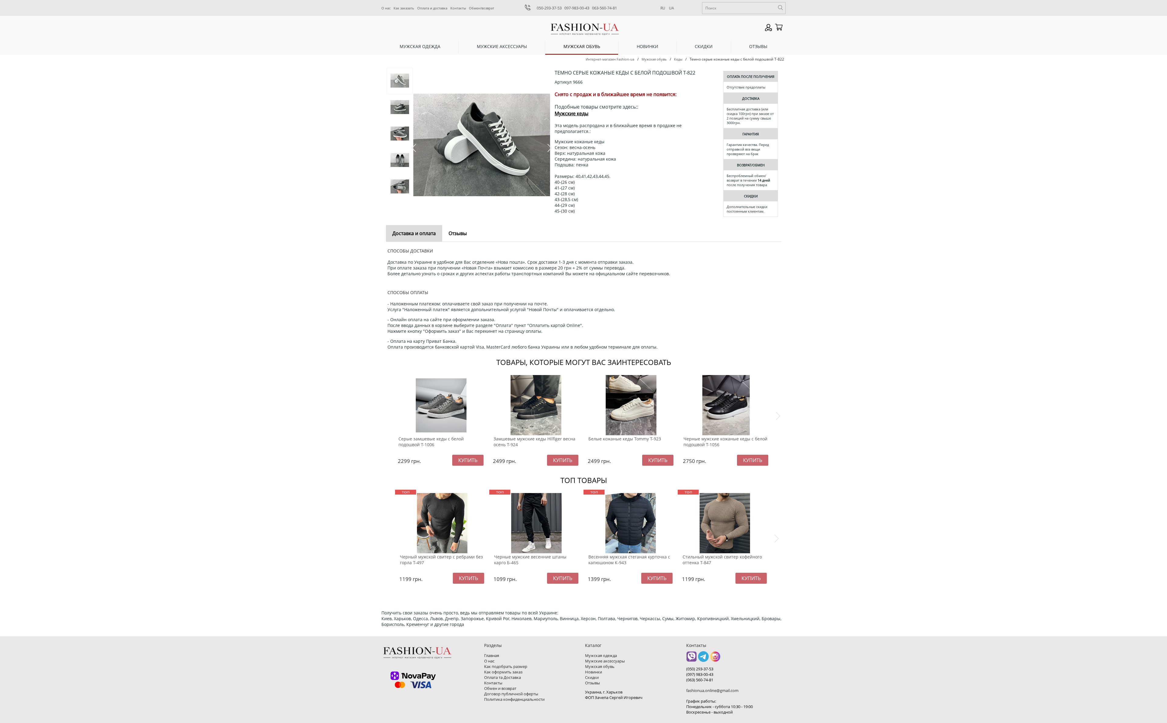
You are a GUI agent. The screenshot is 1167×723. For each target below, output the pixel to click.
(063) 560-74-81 (699, 680)
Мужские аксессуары (502, 46)
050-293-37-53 (549, 8)
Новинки (647, 46)
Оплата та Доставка (502, 677)
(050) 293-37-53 (699, 669)
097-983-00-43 (576, 8)
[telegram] (703, 659)
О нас (386, 8)
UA (671, 8)
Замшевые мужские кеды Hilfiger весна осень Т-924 (534, 441)
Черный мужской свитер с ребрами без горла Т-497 (441, 559)
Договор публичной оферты (511, 694)
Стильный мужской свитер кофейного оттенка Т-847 (722, 559)
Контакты (458, 8)
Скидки (704, 46)
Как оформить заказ (503, 672)
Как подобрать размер (505, 666)
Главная (491, 655)
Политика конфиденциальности (514, 699)
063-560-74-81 (604, 8)
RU (662, 8)
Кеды (678, 59)
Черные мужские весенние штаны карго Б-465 (530, 559)
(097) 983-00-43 (699, 674)
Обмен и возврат (500, 688)
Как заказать (404, 8)
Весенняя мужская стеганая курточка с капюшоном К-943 (629, 559)
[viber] (691, 659)
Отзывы (758, 46)
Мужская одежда (420, 46)
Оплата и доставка (432, 8)
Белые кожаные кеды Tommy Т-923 (624, 439)
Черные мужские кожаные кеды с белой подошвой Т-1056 (725, 441)
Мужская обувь (581, 46)
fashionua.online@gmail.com (712, 690)
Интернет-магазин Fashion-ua (610, 59)
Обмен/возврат (481, 8)
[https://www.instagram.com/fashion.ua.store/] (715, 659)
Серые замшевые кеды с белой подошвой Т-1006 (431, 441)
